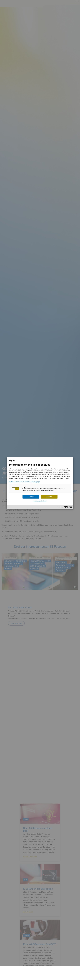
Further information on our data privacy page (24, 482)
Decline (49, 497)
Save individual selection (40, 501)
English (12, 461)
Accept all (31, 497)
